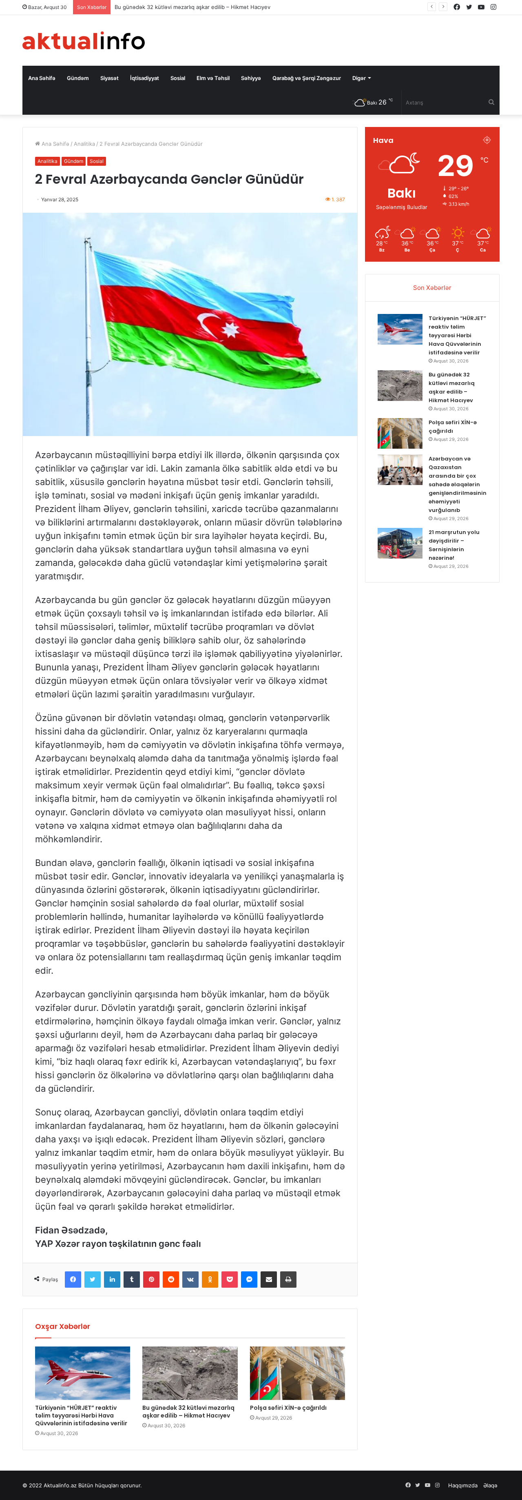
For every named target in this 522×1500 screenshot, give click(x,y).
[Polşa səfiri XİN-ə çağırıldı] (297, 1373)
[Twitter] (92, 1279)
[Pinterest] (151, 1279)
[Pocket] (229, 1279)
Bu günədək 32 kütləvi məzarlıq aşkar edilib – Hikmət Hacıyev (188, 1412)
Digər (359, 78)
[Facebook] (73, 1279)
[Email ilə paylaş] (269, 1279)
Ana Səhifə (41, 78)
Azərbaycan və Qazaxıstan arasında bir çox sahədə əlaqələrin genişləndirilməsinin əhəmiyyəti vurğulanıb (458, 484)
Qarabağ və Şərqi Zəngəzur (306, 78)
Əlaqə (490, 1485)
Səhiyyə (251, 78)
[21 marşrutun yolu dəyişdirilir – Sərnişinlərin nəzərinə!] (400, 543)
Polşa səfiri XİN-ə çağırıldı (288, 1408)
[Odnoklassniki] (210, 1279)
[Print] (288, 1279)
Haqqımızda (463, 1485)
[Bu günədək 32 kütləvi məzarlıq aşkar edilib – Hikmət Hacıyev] (189, 1373)
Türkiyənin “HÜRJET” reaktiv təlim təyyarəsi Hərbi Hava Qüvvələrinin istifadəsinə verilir (81, 1415)
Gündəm (78, 78)
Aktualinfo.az (60, 1485)
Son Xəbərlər (432, 288)
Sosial (177, 78)
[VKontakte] (190, 1279)
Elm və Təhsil (213, 78)
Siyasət (109, 78)
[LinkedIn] (112, 1279)
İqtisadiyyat (144, 78)
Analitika (84, 143)
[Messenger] (249, 1279)
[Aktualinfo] (83, 40)
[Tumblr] (132, 1279)
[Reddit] (171, 1279)
